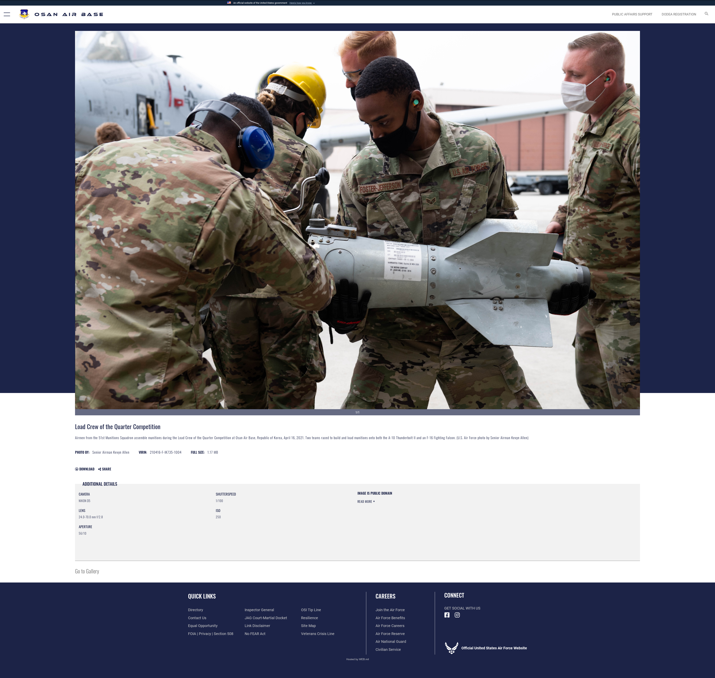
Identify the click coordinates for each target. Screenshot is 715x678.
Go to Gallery (87, 571)
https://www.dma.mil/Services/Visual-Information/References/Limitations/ (475, 514)
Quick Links (202, 596)
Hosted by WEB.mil (357, 659)
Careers (385, 596)
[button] (303, 3)
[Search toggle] (706, 14)
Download (86, 469)
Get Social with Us (462, 608)
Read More (365, 501)
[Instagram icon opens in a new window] (457, 615)
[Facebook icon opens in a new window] (447, 615)
